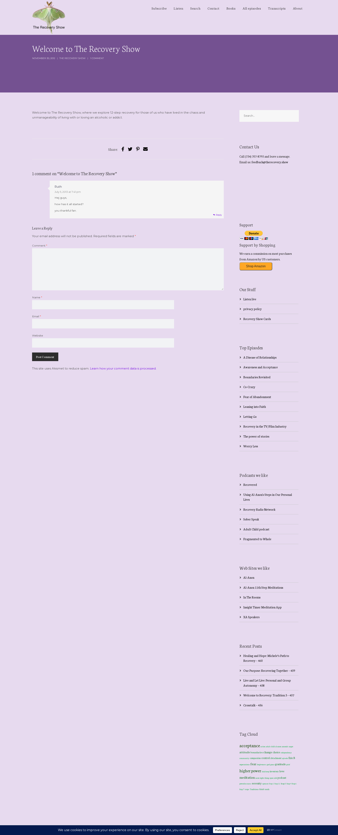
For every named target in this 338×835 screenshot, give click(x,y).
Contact (213, 8)
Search (195, 8)
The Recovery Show (72, 58)
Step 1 (271, 783)
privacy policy (252, 309)
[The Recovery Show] (48, 17)
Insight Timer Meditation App (262, 607)
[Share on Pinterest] (137, 149)
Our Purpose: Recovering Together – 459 (269, 670)
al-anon (278, 746)
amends (285, 746)
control (265, 758)
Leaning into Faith (254, 406)
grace (272, 764)
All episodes (252, 8)
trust (261, 789)
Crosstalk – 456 (253, 705)
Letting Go (250, 416)
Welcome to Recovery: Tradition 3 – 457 (268, 695)
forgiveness (261, 764)
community (244, 758)
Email (36, 316)
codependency (286, 752)
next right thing (262, 777)
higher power (250, 770)
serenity (257, 783)
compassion (255, 758)
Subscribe (159, 8)
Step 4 (289, 783)
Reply (219, 214)
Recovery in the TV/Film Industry (265, 426)
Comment (39, 245)
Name (37, 297)
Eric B (292, 758)
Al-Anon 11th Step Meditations (263, 587)
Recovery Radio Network (259, 509)
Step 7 (241, 789)
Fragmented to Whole (257, 539)
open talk (273, 778)
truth (267, 789)
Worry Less (250, 446)
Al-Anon (248, 577)
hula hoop (265, 771)
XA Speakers (251, 617)
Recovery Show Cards (257, 319)
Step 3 (283, 783)
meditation (247, 777)
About (298, 8)
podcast (282, 777)
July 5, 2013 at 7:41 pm (68, 191)
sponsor (265, 783)
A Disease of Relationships (260, 357)
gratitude (280, 764)
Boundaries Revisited (257, 377)
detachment (275, 758)
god (268, 764)
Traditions (254, 789)
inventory (274, 771)
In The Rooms (252, 597)
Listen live (249, 299)
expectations (244, 764)
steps (247, 789)
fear (253, 763)
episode (285, 758)
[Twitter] (130, 149)
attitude (244, 752)
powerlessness (245, 783)
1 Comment (97, 58)
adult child (270, 746)
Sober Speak (251, 519)
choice (276, 752)
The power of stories (256, 436)
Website (37, 335)
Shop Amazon (256, 266)
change (267, 752)
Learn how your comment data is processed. (123, 368)
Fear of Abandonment (257, 397)
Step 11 (277, 783)
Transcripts (277, 8)
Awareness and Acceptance (260, 367)
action (263, 746)
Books (231, 8)
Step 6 (294, 783)
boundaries (257, 752)
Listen (178, 8)
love (281, 771)
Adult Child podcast (256, 529)
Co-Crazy (249, 387)
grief (288, 764)
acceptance (249, 745)
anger (291, 746)
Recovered (250, 485)
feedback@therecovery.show (270, 162)
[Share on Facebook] (122, 149)
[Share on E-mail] (145, 149)
